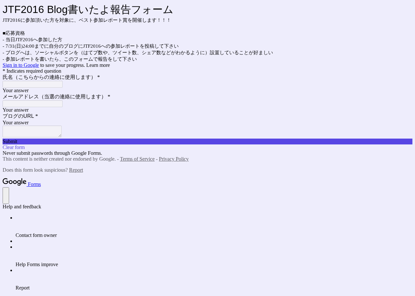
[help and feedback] (6, 195)
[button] (207, 141)
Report (76, 170)
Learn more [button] (98, 65)
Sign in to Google (21, 65)
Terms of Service (137, 159)
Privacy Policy (174, 159)
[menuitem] (214, 226)
